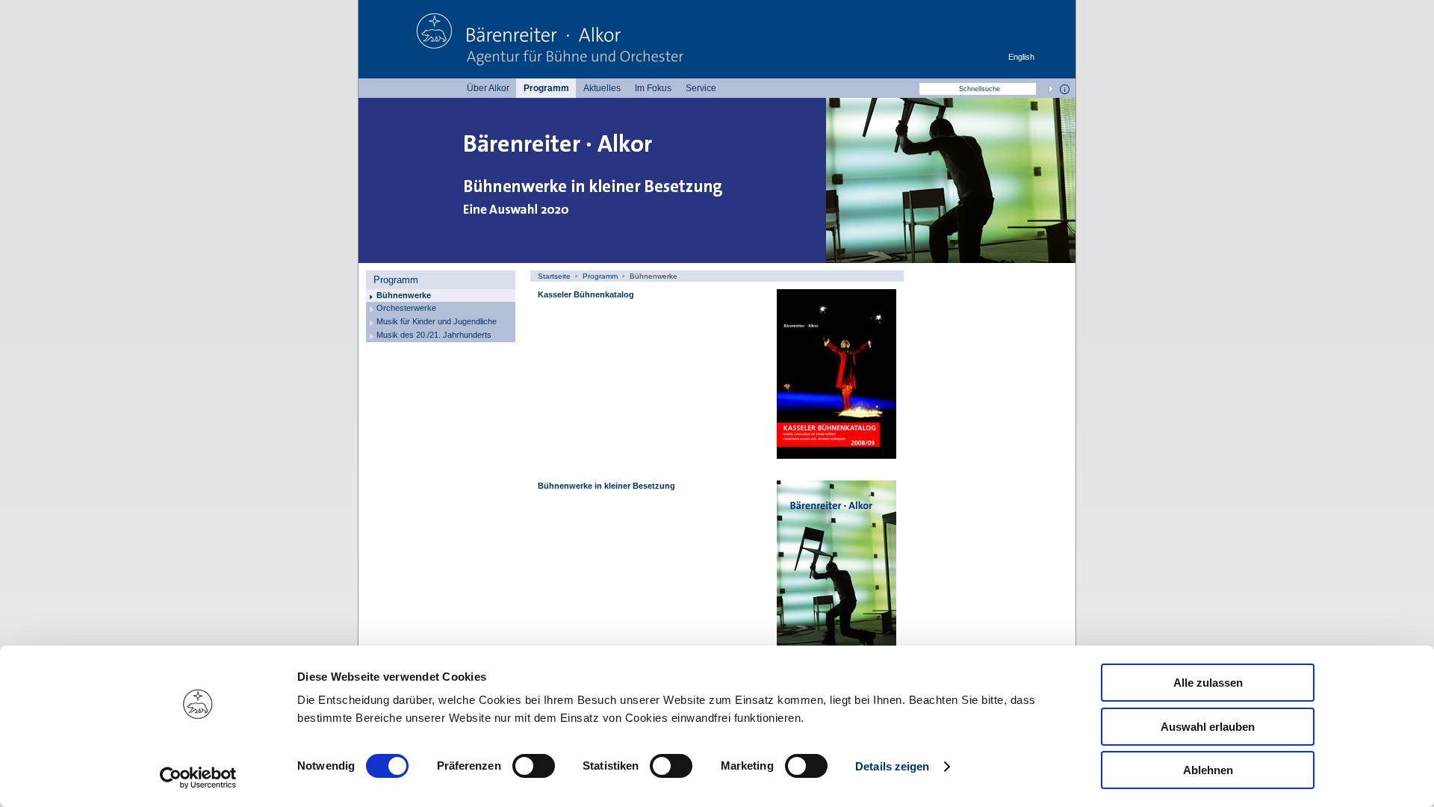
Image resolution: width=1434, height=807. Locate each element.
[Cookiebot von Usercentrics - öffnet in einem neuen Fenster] (198, 778)
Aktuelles (602, 88)
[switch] (533, 766)
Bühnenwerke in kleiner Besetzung (606, 485)
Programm (546, 88)
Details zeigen (892, 766)
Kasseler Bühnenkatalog (586, 294)
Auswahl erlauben (1208, 726)
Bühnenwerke (403, 295)
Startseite (554, 276)
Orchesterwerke (406, 307)
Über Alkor (488, 88)
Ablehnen (1208, 770)
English (1021, 56)
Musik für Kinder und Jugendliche (436, 321)
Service (701, 88)
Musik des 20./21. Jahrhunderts (433, 334)
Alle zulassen (1208, 682)
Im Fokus (653, 88)
